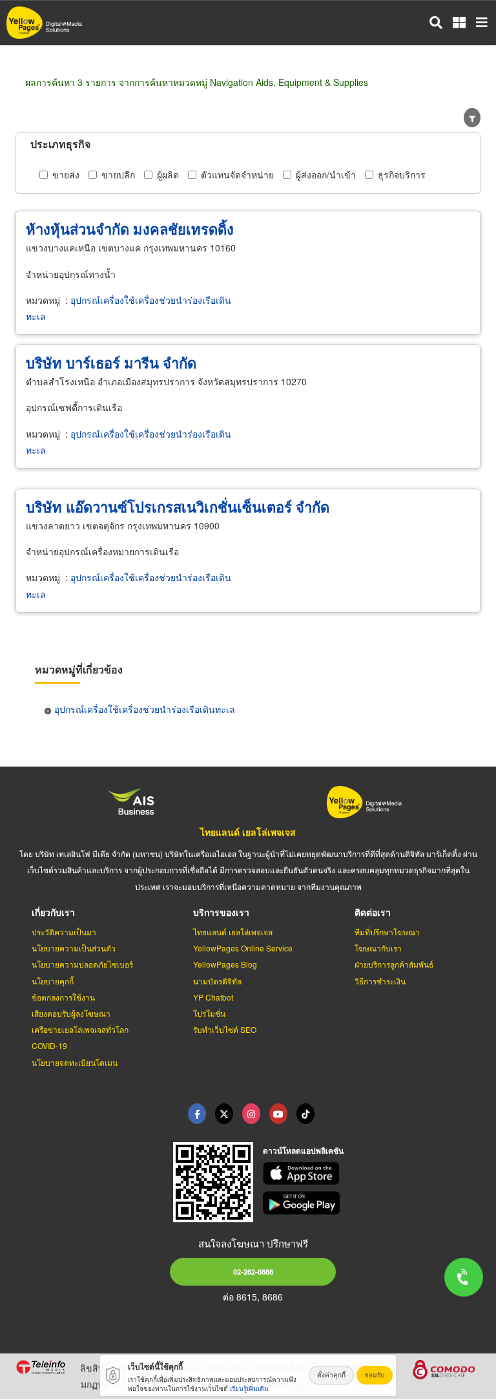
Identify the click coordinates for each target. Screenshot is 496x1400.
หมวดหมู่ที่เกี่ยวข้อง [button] (79, 669)
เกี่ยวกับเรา (53, 912)
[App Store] (372, 1173)
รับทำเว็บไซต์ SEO (224, 1029)
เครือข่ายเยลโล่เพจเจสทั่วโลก (80, 1029)
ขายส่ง (65, 174)
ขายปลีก (118, 174)
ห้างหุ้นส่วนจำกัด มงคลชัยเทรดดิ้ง (130, 228)
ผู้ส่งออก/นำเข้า (326, 174)
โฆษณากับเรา (378, 947)
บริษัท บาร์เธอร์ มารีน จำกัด (111, 362)
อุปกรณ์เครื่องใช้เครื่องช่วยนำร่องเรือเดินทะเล (144, 709)
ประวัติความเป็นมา (64, 931)
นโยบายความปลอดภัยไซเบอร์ (82, 964)
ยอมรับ (374, 1374)
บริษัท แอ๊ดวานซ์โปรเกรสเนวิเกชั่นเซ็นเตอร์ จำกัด (177, 506)
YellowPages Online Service (243, 947)
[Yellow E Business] (197, 1113)
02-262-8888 (253, 1271)
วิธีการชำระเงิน (380, 980)
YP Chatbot (213, 997)
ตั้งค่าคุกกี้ (331, 1374)
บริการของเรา (221, 912)
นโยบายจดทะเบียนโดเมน (75, 1062)
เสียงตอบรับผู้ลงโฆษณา (71, 1013)
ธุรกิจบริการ (402, 174)
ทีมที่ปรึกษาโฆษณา (387, 931)
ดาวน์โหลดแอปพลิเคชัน (303, 1150)
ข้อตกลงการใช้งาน (63, 997)
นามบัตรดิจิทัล (217, 980)
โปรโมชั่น (209, 1013)
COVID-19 (49, 1045)
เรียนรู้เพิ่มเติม (249, 1388)
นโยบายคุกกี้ (53, 980)
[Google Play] (372, 1202)
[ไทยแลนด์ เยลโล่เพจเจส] (224, 1113)
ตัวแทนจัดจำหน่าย (237, 174)
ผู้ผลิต (168, 174)
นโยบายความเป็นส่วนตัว (74, 947)
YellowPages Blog (225, 964)
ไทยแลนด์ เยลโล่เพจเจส (248, 831)
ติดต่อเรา (373, 912)
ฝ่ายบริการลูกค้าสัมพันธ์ (394, 964)
